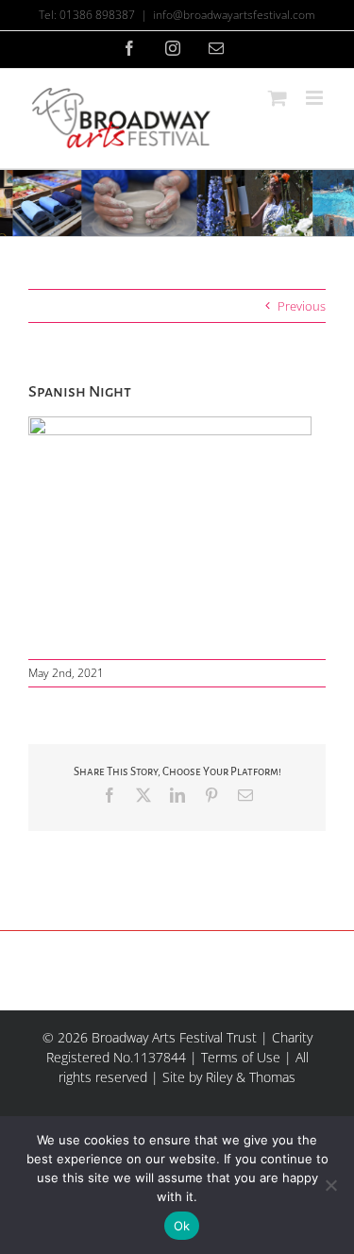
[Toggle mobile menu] (316, 98)
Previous (302, 305)
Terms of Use (240, 1057)
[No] (330, 1185)
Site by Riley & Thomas (228, 1077)
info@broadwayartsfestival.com (234, 15)
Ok (182, 1225)
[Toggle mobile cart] (277, 98)
